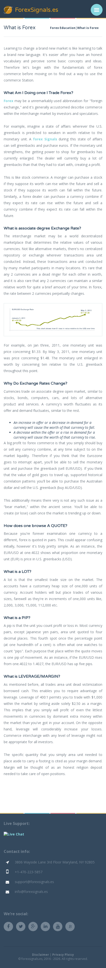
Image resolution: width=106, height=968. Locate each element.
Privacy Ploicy (63, 955)
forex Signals (45, 139)
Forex (8, 100)
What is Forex (88, 28)
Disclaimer (40, 955)
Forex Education (62, 28)
